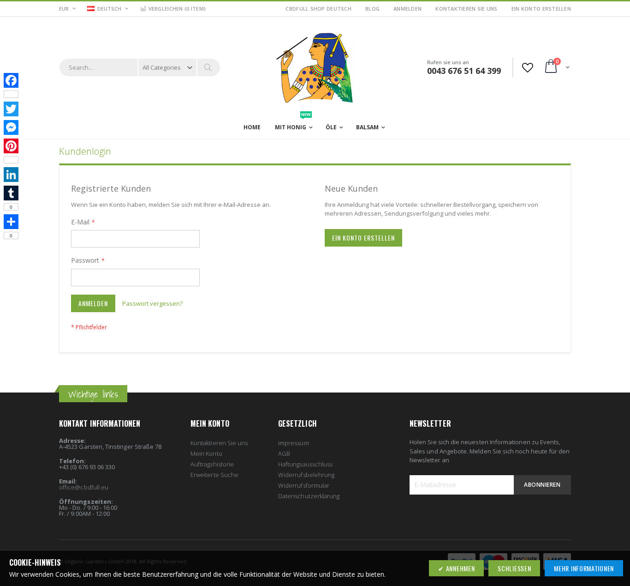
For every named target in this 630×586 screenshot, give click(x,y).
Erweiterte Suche (214, 475)
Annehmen (459, 568)
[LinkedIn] (11, 174)
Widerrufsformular (303, 485)
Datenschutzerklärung (308, 496)
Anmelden (407, 8)
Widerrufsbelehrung (306, 475)
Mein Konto (206, 453)
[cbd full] (315, 67)
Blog (372, 8)
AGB (284, 453)
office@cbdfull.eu (83, 487)
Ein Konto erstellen (541, 8)
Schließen (514, 568)
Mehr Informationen (584, 568)
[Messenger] (11, 127)
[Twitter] (11, 109)
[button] (107, 9)
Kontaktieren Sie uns (466, 8)
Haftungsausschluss (305, 464)
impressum (293, 443)
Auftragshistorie (212, 464)
